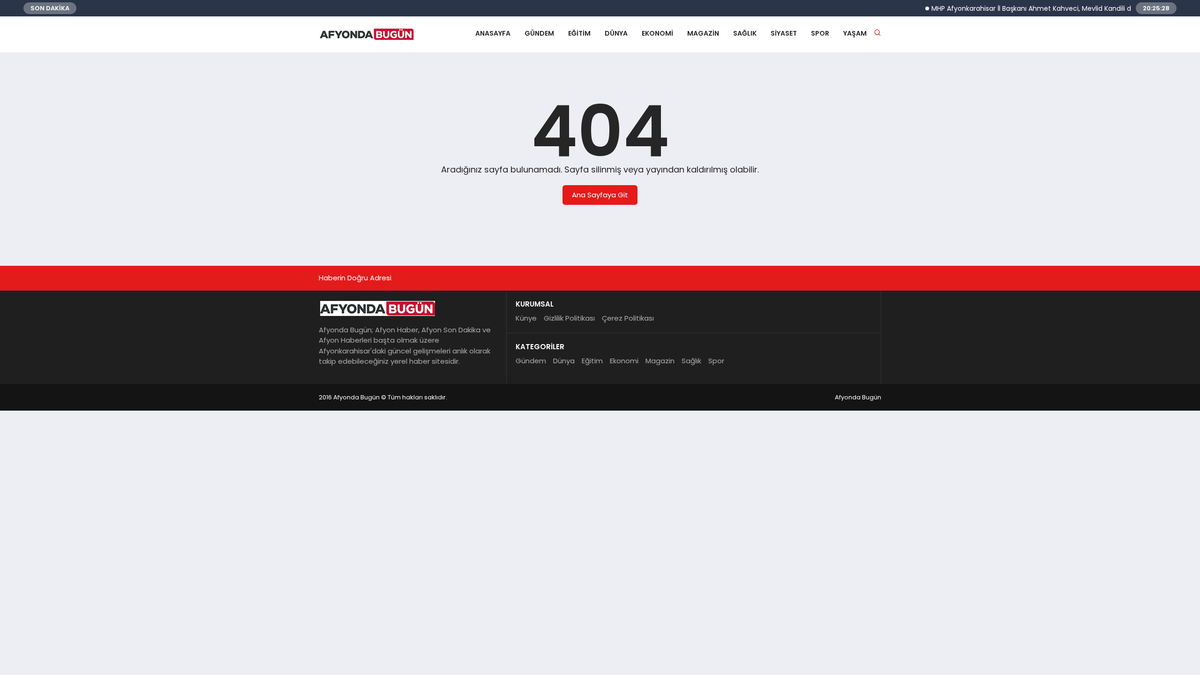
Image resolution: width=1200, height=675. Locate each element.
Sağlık (745, 33)
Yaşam (855, 33)
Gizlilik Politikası (569, 318)
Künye (526, 318)
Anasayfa (492, 33)
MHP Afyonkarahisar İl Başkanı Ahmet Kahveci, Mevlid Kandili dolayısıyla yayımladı (1052, 8)
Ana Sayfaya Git (600, 195)
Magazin (703, 33)
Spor (820, 33)
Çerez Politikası (628, 318)
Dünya (616, 33)
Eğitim (579, 33)
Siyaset (784, 33)
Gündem (539, 33)
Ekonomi (657, 33)
